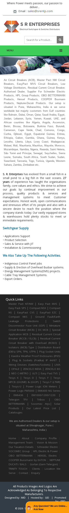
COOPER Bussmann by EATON (27, 460)
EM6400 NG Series (49, 390)
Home (12, 438)
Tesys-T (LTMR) (51, 382)
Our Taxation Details (21, 447)
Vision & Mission (47, 442)
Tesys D (29, 378)
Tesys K (14, 378)
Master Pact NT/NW (22, 304)
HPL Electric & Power (45, 451)
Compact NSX (38, 308)
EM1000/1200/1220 (43, 395)
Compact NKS (18, 316)
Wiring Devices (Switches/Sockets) (29, 364)
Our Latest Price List (41, 408)
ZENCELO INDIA (32, 369)
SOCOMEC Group (19, 451)
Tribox (41, 399)
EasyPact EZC (48, 312)
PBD (63, 501)
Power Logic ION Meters (41, 386)
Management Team (21, 442)
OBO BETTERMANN (20, 455)
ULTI (34, 373)
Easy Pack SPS (17, 308)
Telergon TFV (18, 399)
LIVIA (57, 364)
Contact (23, 473)
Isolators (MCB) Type (21, 347)
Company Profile (46, 438)
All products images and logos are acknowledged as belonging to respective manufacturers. (34, 490)
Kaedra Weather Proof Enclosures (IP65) (35, 356)
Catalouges (15, 412)
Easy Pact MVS (47, 304)
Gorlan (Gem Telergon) (44, 464)
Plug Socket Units (49, 351)
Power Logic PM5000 (21, 390)
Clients (36, 468)
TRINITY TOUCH (18, 468)
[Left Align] (60, 39)
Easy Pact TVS (49, 373)
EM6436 (18, 395)
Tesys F (43, 378)
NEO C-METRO (19, 373)
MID (23, 497)
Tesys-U (16, 386)
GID (47, 497)
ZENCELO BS (52, 369)
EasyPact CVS (25, 312)
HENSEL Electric (47, 455)
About (26, 438)
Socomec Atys (40, 404)
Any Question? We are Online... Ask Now (50, 508)
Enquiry (35, 473)
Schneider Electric (47, 447)
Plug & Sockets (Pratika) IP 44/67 (34, 360)
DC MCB (43, 330)
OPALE (15, 369)
